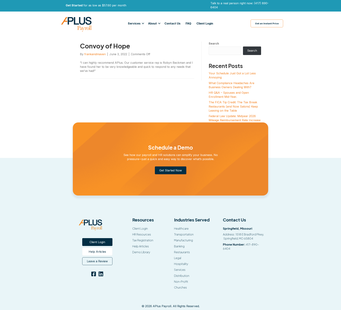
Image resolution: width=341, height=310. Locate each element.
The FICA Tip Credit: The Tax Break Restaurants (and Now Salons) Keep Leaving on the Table (233, 106)
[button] (142, 23)
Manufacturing (183, 240)
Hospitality (181, 264)
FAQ (188, 23)
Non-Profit (181, 281)
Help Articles (140, 246)
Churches (180, 287)
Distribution (181, 276)
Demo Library (141, 252)
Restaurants (182, 252)
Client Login (204, 23)
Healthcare (181, 228)
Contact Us (172, 23)
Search (214, 43)
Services (134, 23)
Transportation (184, 234)
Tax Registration (142, 240)
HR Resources (141, 234)
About (152, 23)
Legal (177, 258)
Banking (179, 246)
